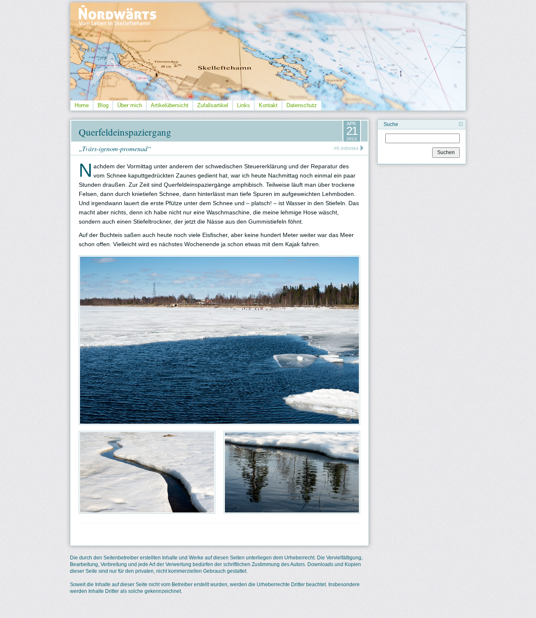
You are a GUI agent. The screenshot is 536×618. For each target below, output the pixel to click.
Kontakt (268, 105)
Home (82, 105)
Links (243, 105)
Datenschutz (301, 105)
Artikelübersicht (169, 105)
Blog (103, 105)
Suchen (446, 152)
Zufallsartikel (212, 105)
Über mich (129, 105)
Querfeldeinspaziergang (125, 132)
